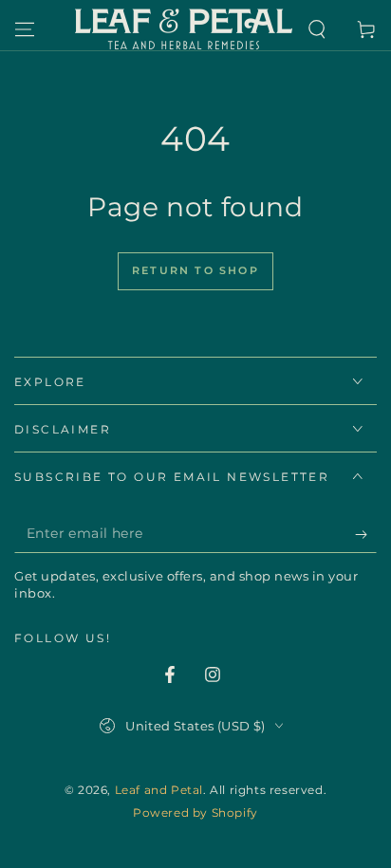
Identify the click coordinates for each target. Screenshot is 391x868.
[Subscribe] (366, 534)
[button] (317, 29)
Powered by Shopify (195, 812)
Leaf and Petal (159, 790)
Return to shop (195, 270)
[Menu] (24, 29)
